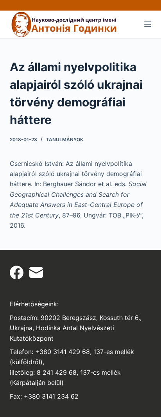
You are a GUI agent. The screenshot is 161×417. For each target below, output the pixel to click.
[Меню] (147, 24)
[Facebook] (16, 272)
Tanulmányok (64, 139)
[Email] (36, 272)
